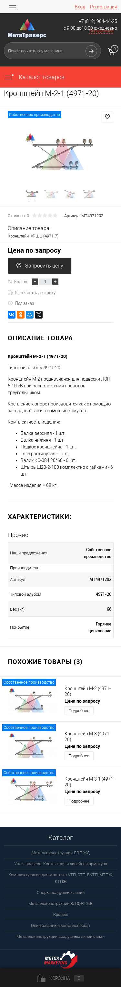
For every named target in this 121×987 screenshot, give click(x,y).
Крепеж (60, 914)
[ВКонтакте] (11, 315)
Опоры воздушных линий (61, 892)
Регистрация (103, 6)
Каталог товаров (41, 77)
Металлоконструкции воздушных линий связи (60, 936)
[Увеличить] (60, 153)
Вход (80, 6)
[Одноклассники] (21, 315)
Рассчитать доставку (35, 292)
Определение (101, 31)
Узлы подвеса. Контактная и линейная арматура (60, 863)
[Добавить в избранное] (107, 117)
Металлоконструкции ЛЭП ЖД (61, 852)
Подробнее (78, 710)
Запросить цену (44, 266)
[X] (39, 315)
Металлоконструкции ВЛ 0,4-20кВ (60, 903)
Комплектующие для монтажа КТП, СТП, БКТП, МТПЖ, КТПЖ (60, 878)
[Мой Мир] (30, 315)
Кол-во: (21, 281)
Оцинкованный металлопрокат (60, 925)
